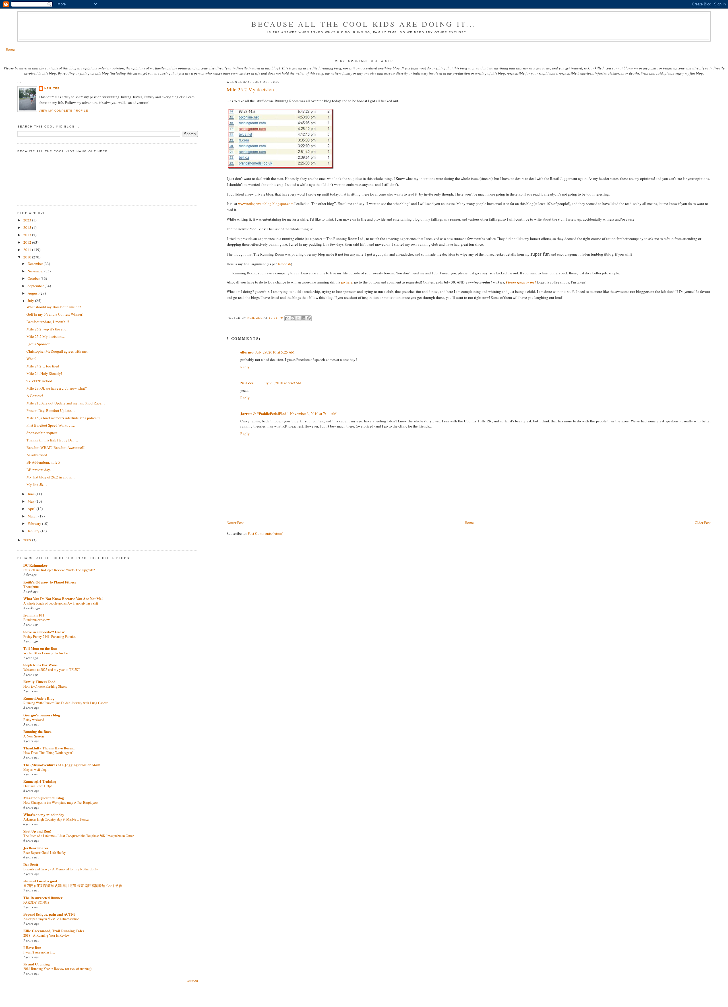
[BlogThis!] (292, 318)
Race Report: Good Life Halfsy (44, 852)
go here (346, 282)
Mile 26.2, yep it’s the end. (46, 329)
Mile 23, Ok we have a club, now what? (56, 388)
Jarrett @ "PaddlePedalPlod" (264, 413)
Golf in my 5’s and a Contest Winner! (54, 314)
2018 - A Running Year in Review (46, 935)
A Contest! (34, 395)
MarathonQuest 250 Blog (43, 797)
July (31, 300)
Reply (245, 366)
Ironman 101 (33, 615)
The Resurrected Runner (43, 897)
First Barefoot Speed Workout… (50, 425)
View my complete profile (63, 110)
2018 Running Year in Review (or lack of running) (57, 968)
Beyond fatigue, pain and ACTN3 (49, 914)
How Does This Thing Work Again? (48, 752)
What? (31, 358)
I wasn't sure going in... (39, 952)
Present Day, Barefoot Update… (50, 410)
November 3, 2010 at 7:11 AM (313, 413)
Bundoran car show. (36, 619)
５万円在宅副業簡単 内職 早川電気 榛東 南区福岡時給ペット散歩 (72, 885)
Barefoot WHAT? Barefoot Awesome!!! (55, 447)
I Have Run (32, 947)
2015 (27, 227)
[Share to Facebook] (303, 318)
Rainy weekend (33, 719)
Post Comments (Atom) (265, 533)
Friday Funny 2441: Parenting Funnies (49, 636)
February (35, 523)
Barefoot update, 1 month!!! (47, 321)
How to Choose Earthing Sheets (45, 686)
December (36, 263)
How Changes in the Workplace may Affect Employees (60, 802)
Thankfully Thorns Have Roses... (49, 748)
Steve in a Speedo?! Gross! (44, 631)
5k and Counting (36, 964)
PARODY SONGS (36, 902)
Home (10, 49)
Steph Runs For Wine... (41, 664)
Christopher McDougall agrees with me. (57, 351)
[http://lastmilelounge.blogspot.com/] (227, 307)
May (32, 501)
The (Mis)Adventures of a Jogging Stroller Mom (61, 764)
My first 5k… (36, 484)
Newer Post (235, 522)
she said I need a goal (40, 880)
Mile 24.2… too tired (42, 366)
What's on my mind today (43, 814)
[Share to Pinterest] (309, 318)
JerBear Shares (35, 847)
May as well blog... (36, 769)
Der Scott (30, 864)
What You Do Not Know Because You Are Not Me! (63, 598)
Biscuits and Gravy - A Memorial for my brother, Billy (60, 869)
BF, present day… (40, 469)
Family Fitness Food (39, 681)
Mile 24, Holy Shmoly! (44, 373)
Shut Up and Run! (37, 831)
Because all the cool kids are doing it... (363, 24)
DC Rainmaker (35, 565)
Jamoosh (284, 263)
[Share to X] (298, 318)
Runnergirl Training (39, 781)
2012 (27, 242)
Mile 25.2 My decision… (45, 336)
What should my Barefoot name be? (53, 306)
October (34, 278)
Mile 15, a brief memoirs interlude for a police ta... (64, 417)
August (34, 293)
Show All (192, 981)
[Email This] (287, 318)
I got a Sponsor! (38, 343)
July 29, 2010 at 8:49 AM (281, 382)
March (33, 516)
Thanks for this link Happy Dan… (52, 440)
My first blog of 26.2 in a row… (50, 477)
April (32, 508)
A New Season (33, 736)
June (32, 493)
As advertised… (38, 454)
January (34, 530)
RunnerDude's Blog (39, 698)
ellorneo (247, 352)
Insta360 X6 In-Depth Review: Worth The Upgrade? (59, 570)
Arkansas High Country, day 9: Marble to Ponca (55, 819)
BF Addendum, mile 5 (43, 462)
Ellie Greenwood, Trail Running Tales (53, 930)
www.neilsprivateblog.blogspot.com (265, 203)
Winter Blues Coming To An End (46, 653)
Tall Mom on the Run (40, 648)
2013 (27, 234)
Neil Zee (247, 382)
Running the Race (37, 731)
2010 (27, 257)
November (36, 271)
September (36, 285)
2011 (27, 249)
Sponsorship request (41, 432)
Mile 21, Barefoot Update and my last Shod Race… (65, 403)
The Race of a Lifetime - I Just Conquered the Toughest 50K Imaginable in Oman (78, 835)
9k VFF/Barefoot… (41, 380)
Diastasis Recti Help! (37, 786)
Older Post (703, 522)
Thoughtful (31, 586)
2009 (27, 539)
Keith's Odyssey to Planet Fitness (49, 582)
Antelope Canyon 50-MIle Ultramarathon (51, 918)
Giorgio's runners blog (41, 715)
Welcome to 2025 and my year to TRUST (51, 669)
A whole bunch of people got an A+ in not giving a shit (60, 603)
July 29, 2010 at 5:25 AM (275, 352)
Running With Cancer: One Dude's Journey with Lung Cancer (65, 702)
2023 (27, 220)
